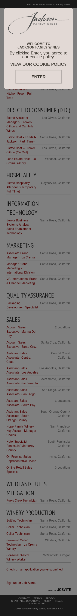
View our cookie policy (38, 64)
